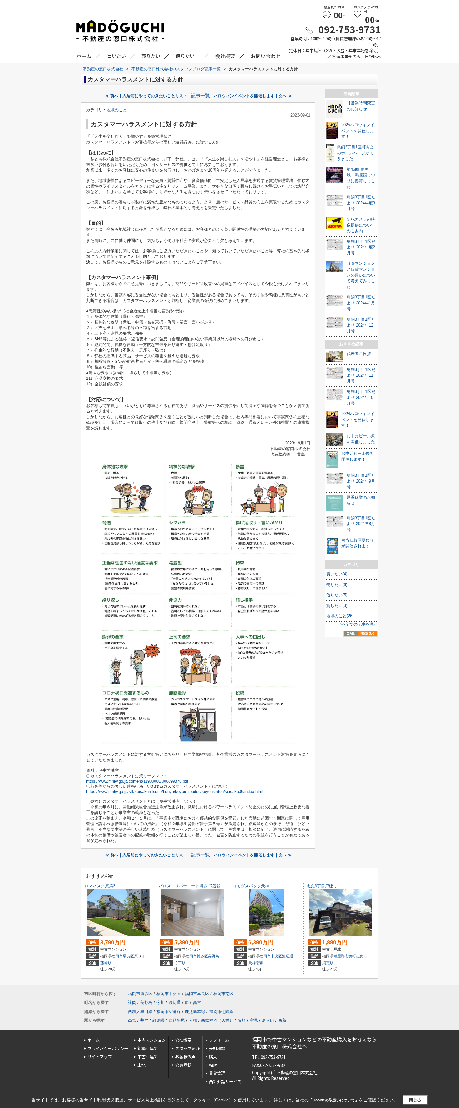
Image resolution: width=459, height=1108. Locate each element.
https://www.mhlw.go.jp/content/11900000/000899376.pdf (137, 781)
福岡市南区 (223, 993)
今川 (160, 1002)
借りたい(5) (336, 595)
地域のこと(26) (339, 616)
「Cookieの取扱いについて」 (334, 1100)
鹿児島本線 (195, 1011)
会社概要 (183, 1040)
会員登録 (183, 1065)
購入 (213, 1057)
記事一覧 (200, 95)
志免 (359, 956)
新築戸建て (147, 1048)
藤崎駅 (105, 963)
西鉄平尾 (177, 1020)
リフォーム (219, 1040)
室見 (254, 1020)
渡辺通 (287, 956)
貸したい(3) (336, 605)
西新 (282, 1020)
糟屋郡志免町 (344, 956)
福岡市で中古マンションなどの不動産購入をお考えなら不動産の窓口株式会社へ (314, 1043)
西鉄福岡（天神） (217, 1020)
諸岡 (132, 1002)
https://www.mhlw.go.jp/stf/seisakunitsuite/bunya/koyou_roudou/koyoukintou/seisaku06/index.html (174, 791)
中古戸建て (147, 1057)
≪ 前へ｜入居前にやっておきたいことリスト (146, 95)
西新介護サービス (225, 1082)
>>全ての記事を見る (359, 624)
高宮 (197, 1002)
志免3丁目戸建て (322, 886)
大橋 (193, 1020)
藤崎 (242, 1020)
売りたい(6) (336, 584)
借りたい (185, 56)
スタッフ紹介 (187, 1048)
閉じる (415, 1100)
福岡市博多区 (196, 956)
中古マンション (151, 1040)
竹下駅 (179, 963)
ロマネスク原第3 (100, 886)
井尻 (144, 1020)
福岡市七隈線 (221, 1011)
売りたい (150, 56)
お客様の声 (185, 1057)
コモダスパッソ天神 (251, 886)
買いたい (116, 56)
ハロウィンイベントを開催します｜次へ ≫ (253, 95)
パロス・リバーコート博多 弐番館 (190, 886)
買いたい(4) (336, 574)
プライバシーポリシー (107, 1048)
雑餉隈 (158, 1020)
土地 (141, 1065)
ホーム (93, 1040)
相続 (213, 1065)
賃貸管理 (217, 1073)
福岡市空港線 (168, 1011)
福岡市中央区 (270, 956)
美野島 (213, 956)
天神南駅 (255, 963)
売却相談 (217, 1048)
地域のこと (116, 110)
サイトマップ (99, 1057)
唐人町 (268, 1020)
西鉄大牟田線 (140, 1011)
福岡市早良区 (122, 956)
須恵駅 (327, 963)
